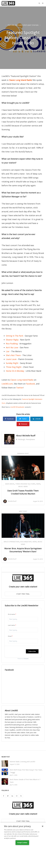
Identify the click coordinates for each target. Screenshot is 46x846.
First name (11, 614)
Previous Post (23, 453)
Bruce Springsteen (11, 542)
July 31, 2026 (13, 775)
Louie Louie (11, 359)
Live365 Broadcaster (17, 407)
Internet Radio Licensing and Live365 (22, 762)
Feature (11, 25)
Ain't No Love (12, 347)
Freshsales (26, 658)
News (38, 484)
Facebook (30, 383)
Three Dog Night (13, 367)
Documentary (26, 542)
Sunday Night (12, 363)
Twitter (19, 387)
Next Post (23, 511)
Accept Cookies (22, 843)
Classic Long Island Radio (20, 80)
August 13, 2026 (14, 764)
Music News (23, 486)
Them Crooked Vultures (25, 484)
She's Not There (13, 355)
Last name (11, 625)
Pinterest (24, 424)
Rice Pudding (12, 343)
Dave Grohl (10, 484)
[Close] (42, 826)
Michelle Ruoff (28, 435)
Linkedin (38, 419)
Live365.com (7, 383)
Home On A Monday (15, 371)
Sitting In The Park (14, 335)
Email (10, 636)
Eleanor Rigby (12, 339)
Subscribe (32, 651)
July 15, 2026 (13, 785)
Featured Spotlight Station (26, 25)
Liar (7, 351)
